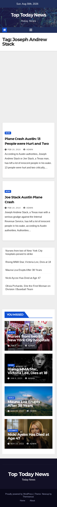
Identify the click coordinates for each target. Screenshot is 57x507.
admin (29, 150)
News (8, 133)
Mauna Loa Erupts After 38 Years (23, 270)
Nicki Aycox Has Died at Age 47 (23, 278)
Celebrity (13, 430)
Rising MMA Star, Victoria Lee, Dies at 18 (28, 262)
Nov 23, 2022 (17, 444)
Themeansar (28, 497)
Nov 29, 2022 (17, 411)
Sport (11, 365)
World (11, 398)
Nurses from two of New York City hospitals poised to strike (28, 340)
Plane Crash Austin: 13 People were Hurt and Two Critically (27, 143)
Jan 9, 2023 (16, 346)
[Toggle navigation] (31, 30)
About (32, 500)
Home (22, 500)
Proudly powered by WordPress (19, 494)
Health (11, 332)
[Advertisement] (28, 80)
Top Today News (28, 15)
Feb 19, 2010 (14, 150)
